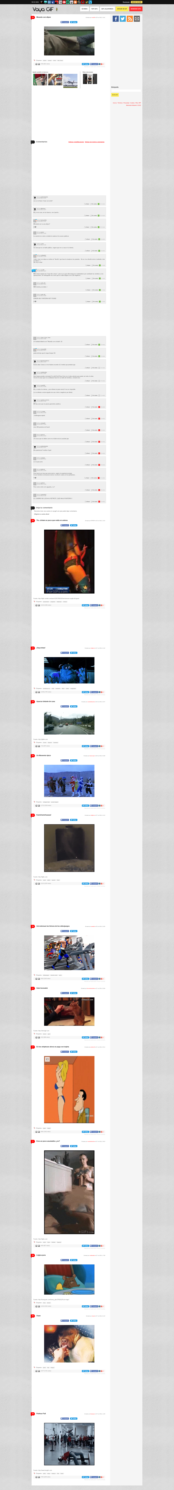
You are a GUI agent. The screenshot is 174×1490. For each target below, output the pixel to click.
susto (44, 880)
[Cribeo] (67, 2)
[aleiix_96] (35, 283)
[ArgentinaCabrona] (35, 361)
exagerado (73, 688)
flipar (63, 688)
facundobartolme (91, 988)
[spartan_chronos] (35, 400)
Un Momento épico (43, 755)
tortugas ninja (46, 802)
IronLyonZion (44, 220)
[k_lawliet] (35, 412)
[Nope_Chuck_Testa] (35, 338)
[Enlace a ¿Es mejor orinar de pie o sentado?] (90, 79)
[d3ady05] (35, 424)
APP (139, 103)
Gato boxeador (42, 988)
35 (33, 1316)
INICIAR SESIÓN (136, 2)
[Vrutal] (64, 2)
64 (33, 1414)
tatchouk (43, 434)
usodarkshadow (91, 701)
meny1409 (43, 349)
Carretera (55, 742)
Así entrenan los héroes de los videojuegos (53, 926)
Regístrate (126, 2)
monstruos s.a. (46, 688)
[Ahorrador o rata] (86, 2)
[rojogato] (35, 458)
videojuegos (46, 975)
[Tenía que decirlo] (82, 2)
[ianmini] (35, 233)
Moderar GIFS (136, 9)
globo (49, 880)
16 (33, 701)
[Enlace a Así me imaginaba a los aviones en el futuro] (70, 80)
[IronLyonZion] (35, 221)
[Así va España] (56, 2)
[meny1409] (35, 350)
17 (33, 988)
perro (44, 1367)
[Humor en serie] (71, 2)
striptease (59, 601)
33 (33, 755)
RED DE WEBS (35, 2)
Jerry (44, 1302)
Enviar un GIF (122, 9)
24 (33, 648)
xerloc (42, 243)
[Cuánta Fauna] (75, 2)
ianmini (42, 232)
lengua (52, 1367)
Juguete (59, 1242)
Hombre (53, 1242)
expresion (58, 688)
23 (33, 17)
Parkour (53, 1473)
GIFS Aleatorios (107, 9)
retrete (44, 60)
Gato (58, 880)
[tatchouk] (35, 435)
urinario (49, 60)
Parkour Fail (41, 1413)
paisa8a (93, 926)
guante (53, 880)
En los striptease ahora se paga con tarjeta (52, 1047)
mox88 (93, 17)
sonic (60, 975)
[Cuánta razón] (45, 2)
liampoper (92, 1413)
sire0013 (43, 483)
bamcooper (92, 755)
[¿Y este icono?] (36, 220)
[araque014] (35, 495)
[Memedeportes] (49, 2)
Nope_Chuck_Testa (45, 337)
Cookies (132, 103)
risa (48, 1367)
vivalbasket (92, 1255)
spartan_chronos (45, 400)
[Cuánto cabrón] (60, 2)
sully (53, 688)
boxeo (44, 1034)
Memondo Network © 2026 (133, 105)
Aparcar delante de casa (45, 701)
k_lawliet (43, 411)
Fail (58, 1473)
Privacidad (126, 103)
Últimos (85, 9)
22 (33, 520)
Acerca (115, 103)
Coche (44, 742)
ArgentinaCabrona (44, 360)
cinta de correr (54, 975)
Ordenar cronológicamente (76, 142)
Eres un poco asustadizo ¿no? (48, 1141)
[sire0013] (35, 483)
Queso (48, 1302)
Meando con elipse (43, 17)
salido (67, 688)
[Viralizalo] (90, 2)
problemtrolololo (44, 197)
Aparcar (50, 742)
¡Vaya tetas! (40, 648)
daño (44, 1473)
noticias (65, 601)
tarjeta (48, 1128)
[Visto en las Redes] (53, 2)
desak (93, 1316)
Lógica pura (41, 1255)
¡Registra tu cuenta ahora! (41, 514)
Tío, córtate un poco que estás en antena (52, 520)
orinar (54, 60)
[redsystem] (35, 256)
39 (33, 1255)
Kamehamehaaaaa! (43, 815)
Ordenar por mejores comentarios (94, 142)
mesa (48, 1473)
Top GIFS (94, 9)
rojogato (43, 457)
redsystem (43, 255)
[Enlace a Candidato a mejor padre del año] (40, 79)
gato (49, 1034)
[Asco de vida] (41, 2)
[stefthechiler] (35, 373)
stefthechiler (44, 372)
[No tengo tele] (79, 2)
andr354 (43, 385)
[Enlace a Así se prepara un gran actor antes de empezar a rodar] (55, 79)
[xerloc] (35, 244)
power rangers (54, 802)
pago (44, 1128)
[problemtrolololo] (35, 197)
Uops (38, 1316)
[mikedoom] (35, 209)
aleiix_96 (43, 283)
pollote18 (93, 1047)
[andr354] (35, 386)
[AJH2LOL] (35, 470)
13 (33, 815)
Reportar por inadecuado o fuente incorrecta (94, 66)
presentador (46, 601)
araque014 (43, 494)
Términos (120, 103)
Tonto (62, 1473)
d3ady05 (43, 423)
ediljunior (93, 648)
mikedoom (43, 208)
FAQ (136, 103)
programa (53, 601)
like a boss (60, 60)
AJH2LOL (42, 469)
